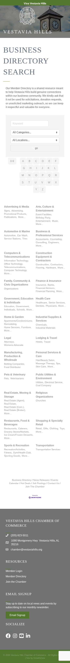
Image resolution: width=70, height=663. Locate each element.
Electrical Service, (54, 382)
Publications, (10, 217)
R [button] (56, 175)
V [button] (42, 182)
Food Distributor (12, 367)
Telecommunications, (15, 267)
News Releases (41, 480)
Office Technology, (13, 264)
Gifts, (46, 428)
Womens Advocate (13, 345)
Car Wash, (22, 235)
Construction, (42, 264)
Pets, (6, 378)
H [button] (31, 168)
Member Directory (16, 576)
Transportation (45, 445)
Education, (9, 306)
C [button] (36, 161)
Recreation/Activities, (15, 449)
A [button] (23, 161)
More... (21, 217)
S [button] (23, 182)
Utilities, (40, 382)
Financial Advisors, (45, 288)
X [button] (56, 182)
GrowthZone (39, 658)
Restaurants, (10, 428)
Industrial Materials (45, 328)
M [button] (23, 175)
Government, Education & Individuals (18, 300)
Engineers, (53, 242)
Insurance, (41, 285)
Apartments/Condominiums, (18, 321)
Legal (7, 338)
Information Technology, (16, 260)
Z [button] (42, 189)
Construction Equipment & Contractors (44, 257)
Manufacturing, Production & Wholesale (13, 356)
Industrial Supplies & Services (49, 319)
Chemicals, (41, 325)
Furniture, (26, 327)
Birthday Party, (43, 217)
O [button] (36, 175)
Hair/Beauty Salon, (45, 360)
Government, (22, 306)
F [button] (56, 161)
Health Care (43, 298)
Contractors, (56, 264)
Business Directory (21, 480)
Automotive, (10, 235)
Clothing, (54, 428)
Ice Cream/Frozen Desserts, (18, 435)
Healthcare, (42, 302)
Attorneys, (9, 342)
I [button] (36, 168)
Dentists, (40, 306)
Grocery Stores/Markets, (16, 432)
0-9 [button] (12, 161)
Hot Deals (26, 483)
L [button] (55, 168)
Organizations (11, 288)
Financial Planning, (45, 291)
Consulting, (41, 242)
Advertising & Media (16, 206)
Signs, (7, 211)
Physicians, (51, 306)
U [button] (36, 182)
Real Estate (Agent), (14, 400)
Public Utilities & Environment (46, 376)
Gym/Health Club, (22, 452)
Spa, (58, 363)
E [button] (49, 161)
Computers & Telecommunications (17, 255)
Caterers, (23, 428)
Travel (47, 342)
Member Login (14, 571)
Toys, (62, 428)
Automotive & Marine (17, 231)
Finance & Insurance (48, 280)
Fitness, (8, 452)
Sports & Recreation (16, 445)
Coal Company (43, 385)
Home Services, (12, 327)
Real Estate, (10, 404)
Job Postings (39, 483)
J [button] (42, 168)
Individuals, (10, 309)
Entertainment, (43, 221)
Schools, (21, 309)
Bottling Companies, (14, 364)
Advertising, (17, 211)
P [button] (43, 175)
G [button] (24, 168)
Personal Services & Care (48, 354)
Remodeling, (10, 324)
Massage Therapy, (45, 363)
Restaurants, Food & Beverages (17, 422)
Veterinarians (17, 378)
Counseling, (56, 239)
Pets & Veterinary (14, 374)
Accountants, (42, 239)
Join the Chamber (16, 581)
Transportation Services (48, 449)
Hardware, (51, 267)
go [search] (36, 148)
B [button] (29, 161)
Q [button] (49, 175)
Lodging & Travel (46, 338)
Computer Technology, (15, 270)
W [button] (49, 182)
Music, (55, 221)
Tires (24, 238)
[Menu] (63, 48)
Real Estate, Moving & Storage (17, 394)
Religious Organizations (44, 394)
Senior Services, (57, 302)
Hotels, (39, 342)
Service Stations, (12, 238)
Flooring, (40, 267)
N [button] (29, 175)
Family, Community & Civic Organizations (17, 282)
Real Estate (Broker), (15, 410)
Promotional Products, (15, 214)
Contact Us (53, 483)
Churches (41, 400)
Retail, (39, 428)
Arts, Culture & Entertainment (45, 208)
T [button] (29, 182)
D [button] (43, 161)
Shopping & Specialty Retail (49, 422)
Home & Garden (14, 317)
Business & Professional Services (49, 233)
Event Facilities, (44, 214)
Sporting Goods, (12, 456)
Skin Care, (41, 366)
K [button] (48, 168)
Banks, (51, 285)
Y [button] (36, 189)
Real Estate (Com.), (14, 407)
